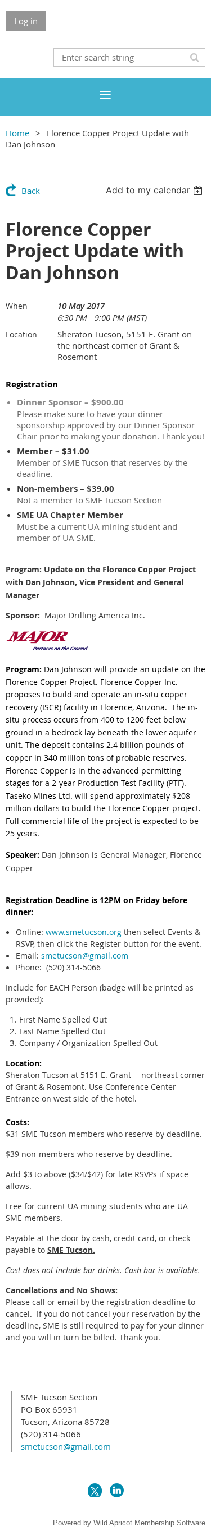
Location (21, 334)
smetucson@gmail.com (84, 955)
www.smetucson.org (84, 932)
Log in (26, 20)
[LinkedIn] (117, 1490)
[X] (95, 1490)
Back (30, 190)
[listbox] (155, 190)
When (17, 305)
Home (17, 132)
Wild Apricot (112, 1523)
